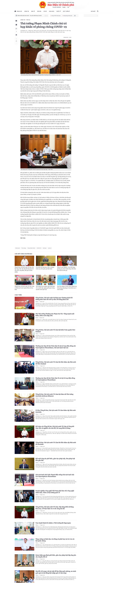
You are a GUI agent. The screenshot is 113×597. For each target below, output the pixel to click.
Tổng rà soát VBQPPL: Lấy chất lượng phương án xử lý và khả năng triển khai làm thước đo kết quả (66, 269)
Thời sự (28, 19)
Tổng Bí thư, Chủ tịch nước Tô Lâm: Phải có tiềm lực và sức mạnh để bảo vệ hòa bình (24, 288)
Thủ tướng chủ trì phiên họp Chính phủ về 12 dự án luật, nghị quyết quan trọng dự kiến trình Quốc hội (45, 288)
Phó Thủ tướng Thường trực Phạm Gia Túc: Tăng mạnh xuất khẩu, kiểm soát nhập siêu (55, 314)
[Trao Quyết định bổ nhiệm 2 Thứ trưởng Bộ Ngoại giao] (24, 528)
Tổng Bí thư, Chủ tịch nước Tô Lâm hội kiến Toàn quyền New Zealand (55, 330)
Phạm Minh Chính (31, 248)
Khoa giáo (51, 11)
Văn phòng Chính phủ (67, 15)
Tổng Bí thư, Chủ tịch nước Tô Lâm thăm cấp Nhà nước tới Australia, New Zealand (30, 15)
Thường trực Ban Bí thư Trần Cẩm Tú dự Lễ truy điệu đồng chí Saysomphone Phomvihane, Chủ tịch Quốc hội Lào (56, 347)
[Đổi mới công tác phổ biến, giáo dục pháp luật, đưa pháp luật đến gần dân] (24, 464)
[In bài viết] (16, 35)
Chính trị (26, 11)
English (64, 7)
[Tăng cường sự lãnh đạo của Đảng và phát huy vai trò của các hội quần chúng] (24, 544)
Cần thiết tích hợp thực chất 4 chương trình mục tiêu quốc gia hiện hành (45, 268)
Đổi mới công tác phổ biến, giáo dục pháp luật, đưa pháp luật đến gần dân (55, 459)
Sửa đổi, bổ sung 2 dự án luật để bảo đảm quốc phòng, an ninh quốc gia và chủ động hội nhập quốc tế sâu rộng (56, 572)
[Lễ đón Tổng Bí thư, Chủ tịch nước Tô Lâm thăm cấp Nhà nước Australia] (24, 415)
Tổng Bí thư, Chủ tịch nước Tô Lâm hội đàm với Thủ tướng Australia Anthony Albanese (54, 395)
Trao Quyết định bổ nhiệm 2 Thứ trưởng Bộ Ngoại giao (53, 523)
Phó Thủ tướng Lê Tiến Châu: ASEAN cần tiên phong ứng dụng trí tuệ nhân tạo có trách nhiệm (67, 288)
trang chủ (19, 11)
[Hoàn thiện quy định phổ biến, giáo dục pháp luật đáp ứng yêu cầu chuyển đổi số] (24, 560)
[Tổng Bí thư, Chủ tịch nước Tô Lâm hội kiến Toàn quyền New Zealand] (24, 335)
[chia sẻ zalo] (16, 24)
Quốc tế (58, 11)
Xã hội (45, 11)
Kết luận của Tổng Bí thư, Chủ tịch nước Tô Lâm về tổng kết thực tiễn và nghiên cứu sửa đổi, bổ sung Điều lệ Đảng (55, 427)
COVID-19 (39, 248)
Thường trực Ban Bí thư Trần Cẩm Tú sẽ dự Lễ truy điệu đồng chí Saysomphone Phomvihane (55, 379)
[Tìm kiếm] (97, 11)
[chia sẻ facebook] (16, 20)
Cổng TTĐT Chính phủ (56, 15)
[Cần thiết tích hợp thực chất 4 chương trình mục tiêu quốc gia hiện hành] (45, 261)
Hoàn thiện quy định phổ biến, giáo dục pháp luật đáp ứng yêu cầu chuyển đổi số (56, 556)
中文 (68, 7)
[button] (45, 15)
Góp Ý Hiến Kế (66, 11)
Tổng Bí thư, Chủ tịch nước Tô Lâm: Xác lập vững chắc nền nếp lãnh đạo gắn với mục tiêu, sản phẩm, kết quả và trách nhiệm (24, 270)
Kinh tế (33, 11)
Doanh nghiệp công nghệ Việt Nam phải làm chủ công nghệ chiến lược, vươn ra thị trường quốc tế (55, 491)
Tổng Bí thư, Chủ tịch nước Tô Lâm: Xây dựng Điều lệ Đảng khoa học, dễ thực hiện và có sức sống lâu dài (55, 507)
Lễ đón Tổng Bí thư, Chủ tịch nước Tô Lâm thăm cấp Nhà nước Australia (56, 411)
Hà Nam (44, 248)
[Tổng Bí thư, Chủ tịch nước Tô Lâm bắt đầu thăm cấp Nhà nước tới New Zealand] (24, 367)
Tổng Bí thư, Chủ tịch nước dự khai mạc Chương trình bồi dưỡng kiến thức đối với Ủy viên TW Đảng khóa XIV (54, 298)
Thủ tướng (23, 248)
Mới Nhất (93, 11)
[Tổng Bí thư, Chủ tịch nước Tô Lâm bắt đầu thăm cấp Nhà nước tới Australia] (24, 448)
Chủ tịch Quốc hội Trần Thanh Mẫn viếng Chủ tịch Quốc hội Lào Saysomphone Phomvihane (55, 475)
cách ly (49, 248)
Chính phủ (17, 248)
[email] (75, 15)
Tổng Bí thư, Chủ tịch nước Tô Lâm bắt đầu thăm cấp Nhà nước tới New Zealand (56, 363)
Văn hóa (39, 11)
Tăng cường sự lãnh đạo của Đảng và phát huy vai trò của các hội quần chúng (55, 540)
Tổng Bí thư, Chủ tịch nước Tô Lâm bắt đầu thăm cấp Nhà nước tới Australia (56, 443)
